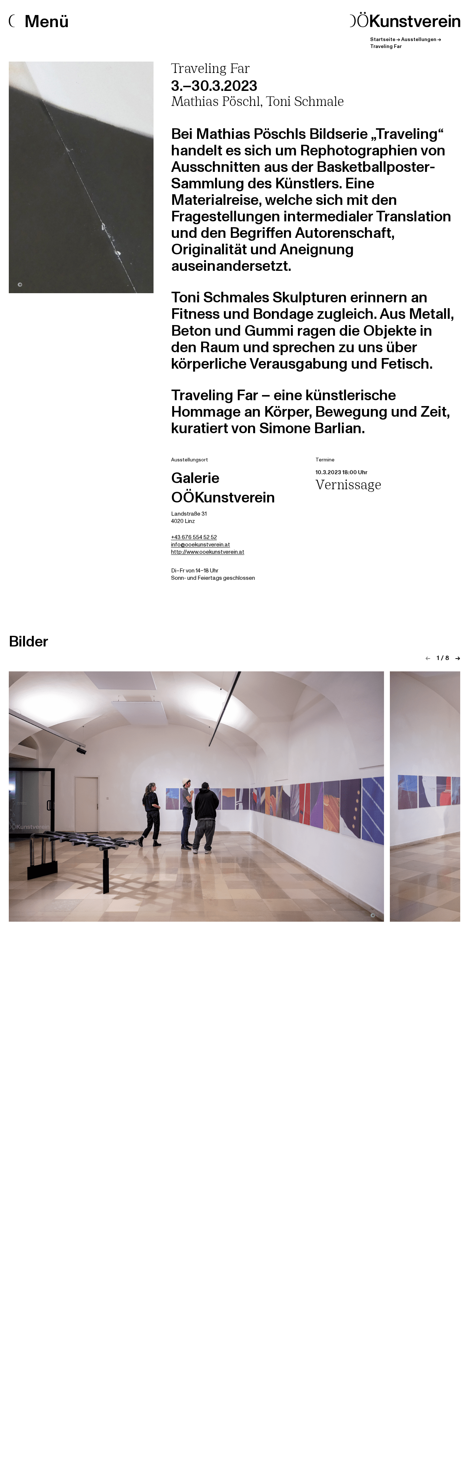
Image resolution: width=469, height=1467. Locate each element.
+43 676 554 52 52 (194, 537)
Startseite (382, 39)
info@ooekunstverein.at (200, 545)
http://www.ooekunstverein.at (207, 552)
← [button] (428, 658)
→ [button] (457, 658)
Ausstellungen (418, 39)
